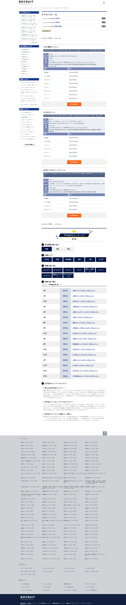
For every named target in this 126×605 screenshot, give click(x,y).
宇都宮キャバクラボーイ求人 (49, 554)
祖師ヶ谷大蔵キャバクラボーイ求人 (72, 505)
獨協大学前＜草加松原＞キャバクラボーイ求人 (31, 538)
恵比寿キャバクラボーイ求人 (49, 451)
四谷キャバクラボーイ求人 (70, 477)
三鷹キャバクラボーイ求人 (91, 498)
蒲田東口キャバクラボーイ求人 (71, 464)
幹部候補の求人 (67, 584)
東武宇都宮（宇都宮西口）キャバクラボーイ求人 (95, 555)
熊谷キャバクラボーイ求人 (91, 534)
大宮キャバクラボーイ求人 (27, 531)
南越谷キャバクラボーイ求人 (49, 531)
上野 (44, 290)
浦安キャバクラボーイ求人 (27, 554)
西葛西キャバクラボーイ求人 (91, 467)
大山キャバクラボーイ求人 (48, 461)
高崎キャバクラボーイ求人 (70, 558)
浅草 (44, 322)
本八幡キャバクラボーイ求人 (70, 551)
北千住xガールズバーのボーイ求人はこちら (85, 370)
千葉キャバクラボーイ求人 (27, 545)
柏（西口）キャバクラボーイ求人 (93, 545)
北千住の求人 (46, 31)
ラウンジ (51, 60)
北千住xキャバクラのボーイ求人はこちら (84, 333)
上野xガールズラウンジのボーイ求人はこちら (86, 312)
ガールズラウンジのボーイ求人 (28, 574)
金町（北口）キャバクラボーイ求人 (50, 481)
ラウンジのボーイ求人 (28, 87)
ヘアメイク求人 (27, 124)
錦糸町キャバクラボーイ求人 (70, 448)
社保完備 (51, 131)
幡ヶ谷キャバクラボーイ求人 (49, 505)
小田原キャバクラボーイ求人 (91, 517)
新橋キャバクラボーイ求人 (27, 445)
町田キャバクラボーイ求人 (70, 454)
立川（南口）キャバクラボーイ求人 (29, 467)
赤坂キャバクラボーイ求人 (70, 461)
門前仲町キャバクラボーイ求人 (49, 454)
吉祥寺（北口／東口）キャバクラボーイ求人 (52, 477)
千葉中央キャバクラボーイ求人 (28, 454)
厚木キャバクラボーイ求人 (48, 528)
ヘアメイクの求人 (46, 587)
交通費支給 (93, 64)
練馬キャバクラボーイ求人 (91, 445)
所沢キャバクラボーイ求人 (70, 534)
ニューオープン (53, 66)
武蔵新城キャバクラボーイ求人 (71, 520)
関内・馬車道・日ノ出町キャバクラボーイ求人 (52, 521)
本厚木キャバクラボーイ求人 (49, 514)
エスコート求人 (27, 122)
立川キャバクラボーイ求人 (91, 451)
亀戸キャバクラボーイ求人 (27, 502)
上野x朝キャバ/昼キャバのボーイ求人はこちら (86, 328)
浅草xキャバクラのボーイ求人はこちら (84, 322)
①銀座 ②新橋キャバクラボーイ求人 (29, 491)
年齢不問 (70, 64)
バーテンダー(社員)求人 (29, 139)
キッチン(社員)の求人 (69, 587)
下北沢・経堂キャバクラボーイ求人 (29, 481)
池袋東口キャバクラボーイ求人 (49, 494)
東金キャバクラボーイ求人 (91, 551)
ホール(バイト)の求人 (47, 584)
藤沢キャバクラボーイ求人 (91, 514)
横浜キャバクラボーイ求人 (70, 511)
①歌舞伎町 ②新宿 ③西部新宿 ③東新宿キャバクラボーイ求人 (74, 487)
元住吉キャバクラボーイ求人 (91, 520)
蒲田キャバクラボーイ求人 (70, 458)
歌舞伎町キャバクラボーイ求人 (49, 445)
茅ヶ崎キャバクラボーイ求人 (27, 525)
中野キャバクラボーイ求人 (27, 470)
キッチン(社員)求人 (28, 127)
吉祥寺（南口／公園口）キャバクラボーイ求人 (74, 474)
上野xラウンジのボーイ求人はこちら (83, 296)
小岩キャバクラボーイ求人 (91, 505)
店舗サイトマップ (32, 603)
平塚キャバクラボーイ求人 (27, 517)
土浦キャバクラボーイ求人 (27, 558)
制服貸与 (99, 129)
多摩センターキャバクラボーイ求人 (93, 464)
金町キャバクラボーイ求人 (70, 494)
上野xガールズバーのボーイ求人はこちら (84, 338)
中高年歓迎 (88, 64)
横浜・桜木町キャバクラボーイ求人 (29, 520)
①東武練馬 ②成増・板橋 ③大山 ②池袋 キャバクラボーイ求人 (31, 495)
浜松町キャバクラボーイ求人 (70, 467)
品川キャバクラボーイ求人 (48, 464)
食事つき (60, 64)
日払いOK (51, 64)
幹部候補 (66, 62)
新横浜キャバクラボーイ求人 (70, 514)
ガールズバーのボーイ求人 (29, 85)
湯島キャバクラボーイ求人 (27, 508)
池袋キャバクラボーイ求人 (91, 442)
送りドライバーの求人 (90, 584)
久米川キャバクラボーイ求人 (49, 508)
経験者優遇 (75, 64)
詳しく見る (103, 18)
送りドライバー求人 (28, 119)
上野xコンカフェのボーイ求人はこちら (84, 360)
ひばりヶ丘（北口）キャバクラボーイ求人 (30, 473)
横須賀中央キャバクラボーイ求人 (28, 458)
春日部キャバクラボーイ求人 (70, 537)
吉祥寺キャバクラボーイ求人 (70, 445)
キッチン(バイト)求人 (28, 131)
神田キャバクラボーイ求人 (70, 451)
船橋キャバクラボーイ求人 (48, 541)
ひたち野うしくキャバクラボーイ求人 (51, 558)
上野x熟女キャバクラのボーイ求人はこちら (85, 306)
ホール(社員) (52, 62)
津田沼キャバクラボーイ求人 (70, 541)
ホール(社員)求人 (27, 112)
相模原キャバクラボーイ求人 (27, 528)
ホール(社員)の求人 (25, 584)
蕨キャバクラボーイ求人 (26, 541)
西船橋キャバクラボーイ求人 (49, 545)
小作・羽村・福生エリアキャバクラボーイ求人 (95, 474)
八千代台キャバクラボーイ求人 (49, 551)
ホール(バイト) (59, 62)
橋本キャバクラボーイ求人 (70, 517)
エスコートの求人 (25, 587)
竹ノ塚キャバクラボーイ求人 (70, 498)
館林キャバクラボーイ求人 (91, 558)
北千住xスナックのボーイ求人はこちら (84, 301)
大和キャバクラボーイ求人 (48, 448)
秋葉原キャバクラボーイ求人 (91, 448)
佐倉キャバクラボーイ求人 (70, 545)
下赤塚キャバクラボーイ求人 (49, 498)
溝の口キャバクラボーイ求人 (27, 514)
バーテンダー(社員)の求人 (91, 590)
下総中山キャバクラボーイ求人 (71, 548)
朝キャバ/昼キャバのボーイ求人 (28, 571)
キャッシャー (85, 62)
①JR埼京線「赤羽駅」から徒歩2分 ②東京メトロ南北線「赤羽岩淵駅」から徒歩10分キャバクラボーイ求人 (95, 482)
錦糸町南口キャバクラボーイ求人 (93, 477)
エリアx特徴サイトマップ (44, 603)
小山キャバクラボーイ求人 (70, 554)
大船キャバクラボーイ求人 (91, 525)
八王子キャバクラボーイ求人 (27, 451)
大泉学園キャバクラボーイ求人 (28, 498)
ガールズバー (52, 187)
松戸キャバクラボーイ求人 (27, 551)
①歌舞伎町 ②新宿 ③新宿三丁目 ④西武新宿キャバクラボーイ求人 (52, 487)
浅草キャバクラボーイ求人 (91, 502)
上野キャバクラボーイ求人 (48, 442)
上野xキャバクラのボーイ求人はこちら (84, 290)
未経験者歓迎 (81, 64)
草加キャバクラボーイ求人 (27, 534)
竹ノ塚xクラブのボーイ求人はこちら (83, 365)
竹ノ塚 (45, 354)
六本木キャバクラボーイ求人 (70, 442)
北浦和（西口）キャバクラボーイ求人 (51, 537)
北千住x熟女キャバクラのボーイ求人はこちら (86, 376)
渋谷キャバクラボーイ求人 (27, 448)
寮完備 (56, 64)
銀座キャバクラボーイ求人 (27, 442)
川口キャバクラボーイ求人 (91, 537)
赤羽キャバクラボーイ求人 (27, 464)
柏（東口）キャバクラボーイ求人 (50, 548)
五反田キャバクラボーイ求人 (91, 454)
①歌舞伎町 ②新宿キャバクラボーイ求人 (95, 486)
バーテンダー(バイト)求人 (29, 136)
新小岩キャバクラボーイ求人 (27, 505)
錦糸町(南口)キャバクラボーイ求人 (50, 491)
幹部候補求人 (26, 117)
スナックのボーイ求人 (28, 96)
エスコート (91, 62)
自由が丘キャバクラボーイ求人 (28, 477)
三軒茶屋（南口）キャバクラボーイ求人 (30, 486)
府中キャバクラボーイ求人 (70, 470)
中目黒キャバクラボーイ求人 (91, 470)
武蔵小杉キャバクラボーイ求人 (49, 517)
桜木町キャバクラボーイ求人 (91, 528)
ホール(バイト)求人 (28, 115)
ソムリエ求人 (26, 134)
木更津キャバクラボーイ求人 (27, 548)
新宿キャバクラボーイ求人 (48, 467)
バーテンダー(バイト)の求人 (70, 590)
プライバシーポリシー (86, 603)
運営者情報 (23, 603)
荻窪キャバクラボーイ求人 (70, 502)
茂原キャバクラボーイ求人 (91, 548)
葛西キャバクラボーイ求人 (48, 470)
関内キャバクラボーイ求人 (48, 511)
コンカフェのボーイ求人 (29, 98)
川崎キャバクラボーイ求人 (91, 511)
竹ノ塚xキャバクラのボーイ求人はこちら (84, 354)
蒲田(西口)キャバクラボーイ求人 (71, 491)
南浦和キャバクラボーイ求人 (49, 534)
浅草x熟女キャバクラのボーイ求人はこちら (85, 344)
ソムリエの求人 (45, 590)
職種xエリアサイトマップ (72, 603)
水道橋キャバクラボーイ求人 (49, 502)
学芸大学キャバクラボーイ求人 (49, 473)
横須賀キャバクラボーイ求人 (70, 528)
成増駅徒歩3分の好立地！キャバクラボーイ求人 (74, 481)
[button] (49, 31)
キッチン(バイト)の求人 (26, 590)
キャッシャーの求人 (89, 587)
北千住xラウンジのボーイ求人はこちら (84, 349)
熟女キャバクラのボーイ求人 (91, 571)
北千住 (45, 301)
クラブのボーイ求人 (28, 89)
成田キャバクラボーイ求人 (91, 541)
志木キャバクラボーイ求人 (70, 531)
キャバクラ (52, 125)
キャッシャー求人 (27, 129)
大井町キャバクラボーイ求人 (91, 494)
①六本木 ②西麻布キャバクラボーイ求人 (30, 461)
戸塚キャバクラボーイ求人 (48, 525)
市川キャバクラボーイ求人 (70, 508)
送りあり (65, 64)
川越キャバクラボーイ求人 (91, 531)
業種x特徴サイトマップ (59, 603)
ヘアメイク (79, 62)
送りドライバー (72, 62)
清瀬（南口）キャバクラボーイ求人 (93, 491)
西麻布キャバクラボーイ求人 (91, 508)
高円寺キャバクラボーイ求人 (91, 461)
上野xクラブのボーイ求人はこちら (83, 317)
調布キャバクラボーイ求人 (48, 458)
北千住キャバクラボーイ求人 (91, 458)
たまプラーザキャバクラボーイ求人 (72, 525)
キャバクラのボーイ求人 (29, 82)
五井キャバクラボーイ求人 (27, 511)
